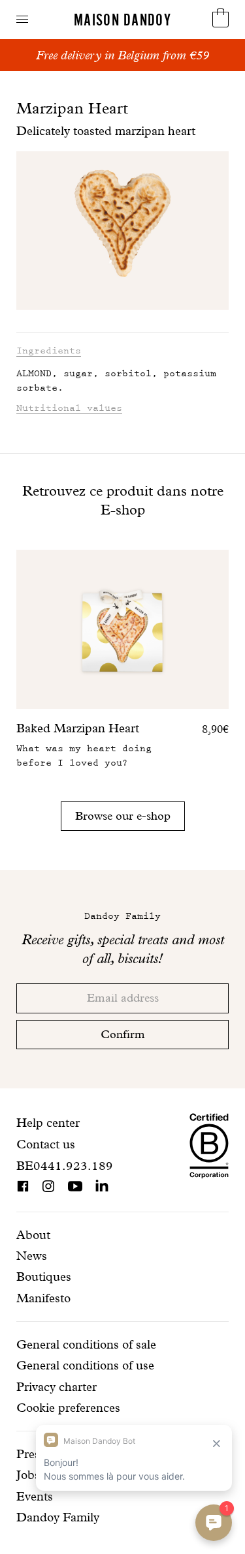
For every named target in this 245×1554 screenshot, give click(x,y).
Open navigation (22, 19)
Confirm (123, 1034)
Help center (48, 1122)
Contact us (45, 1144)
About (33, 1234)
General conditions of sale (86, 1344)
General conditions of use (85, 1365)
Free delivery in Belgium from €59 (122, 55)
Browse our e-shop (123, 815)
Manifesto (43, 1298)
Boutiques (43, 1276)
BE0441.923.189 (64, 1165)
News (31, 1255)
